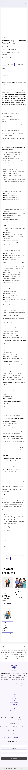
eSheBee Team (14, 702)
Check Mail (14, 713)
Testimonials (14, 698)
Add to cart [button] (7, 603)
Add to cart (20, 64)
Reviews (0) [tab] (5, 79)
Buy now (10, 64)
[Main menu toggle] (25, 3)
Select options (20, 598)
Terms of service (14, 711)
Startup (14, 696)
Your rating (7, 527)
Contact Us (14, 704)
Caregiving (4, 37)
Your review (7, 530)
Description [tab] (5, 75)
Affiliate (14, 694)
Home (14, 690)
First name (14, 744)
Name (5, 540)
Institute (14, 692)
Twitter (17, 737)
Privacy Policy (14, 706)
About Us (14, 700)
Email (5, 546)
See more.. (23, 686)
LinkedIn (22, 737)
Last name (14, 748)
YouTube (12, 737)
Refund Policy (14, 708)
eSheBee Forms (14, 715)
